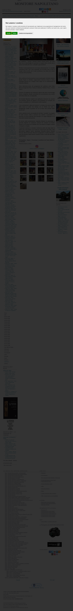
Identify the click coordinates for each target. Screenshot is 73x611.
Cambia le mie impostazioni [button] (25, 33)
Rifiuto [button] (14, 33)
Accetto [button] (9, 33)
